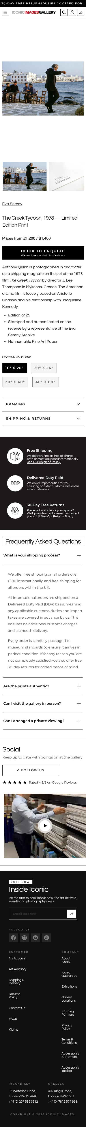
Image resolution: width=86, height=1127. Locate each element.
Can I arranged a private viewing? (33, 721)
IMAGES (67, 1114)
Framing (15, 404)
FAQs (13, 1018)
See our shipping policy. (44, 462)
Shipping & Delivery (16, 981)
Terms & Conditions (69, 1041)
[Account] (72, 12)
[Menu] (5, 12)
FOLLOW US (33, 770)
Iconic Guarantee (69, 974)
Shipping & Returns (28, 418)
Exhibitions (69, 986)
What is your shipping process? (31, 555)
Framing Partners (68, 1013)
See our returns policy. (57, 516)
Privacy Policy (67, 1027)
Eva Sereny (12, 204)
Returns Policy (14, 995)
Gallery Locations (69, 999)
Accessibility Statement (70, 1055)
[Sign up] (71, 914)
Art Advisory (17, 969)
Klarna (14, 1029)
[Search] (63, 12)
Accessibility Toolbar (70, 1069)
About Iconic (66, 960)
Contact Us (17, 1008)
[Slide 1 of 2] (25, 176)
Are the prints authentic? (26, 686)
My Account (17, 958)
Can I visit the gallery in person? (32, 703)
